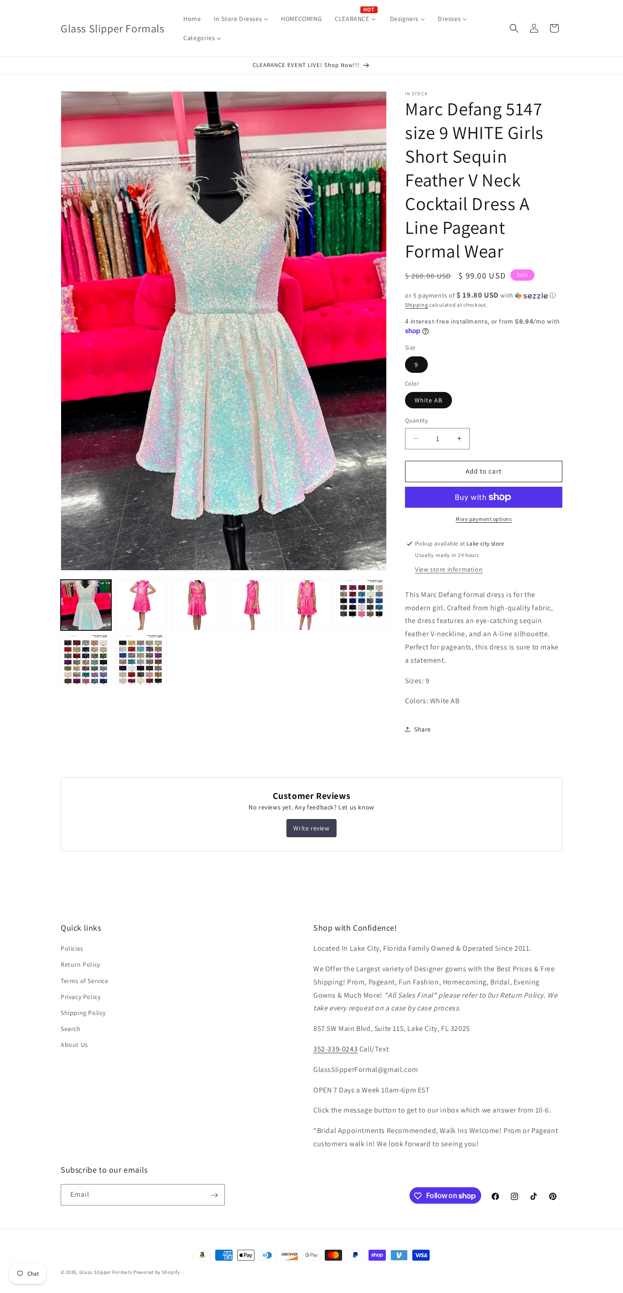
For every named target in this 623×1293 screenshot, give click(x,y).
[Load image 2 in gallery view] (141, 605)
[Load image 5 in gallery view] (306, 605)
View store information (449, 569)
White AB (428, 400)
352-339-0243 (335, 1049)
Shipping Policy (83, 1013)
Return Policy (80, 965)
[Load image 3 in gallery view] (196, 605)
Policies (72, 949)
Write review (311, 828)
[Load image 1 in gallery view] (86, 605)
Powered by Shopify (156, 1272)
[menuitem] (192, 18)
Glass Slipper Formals (105, 1272)
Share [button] (422, 729)
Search (71, 1029)
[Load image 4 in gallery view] (251, 605)
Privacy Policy (80, 997)
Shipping (416, 304)
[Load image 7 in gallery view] (86, 660)
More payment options (484, 518)
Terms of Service (85, 981)
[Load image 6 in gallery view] (361, 605)
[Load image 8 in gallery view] (141, 660)
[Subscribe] (214, 1195)
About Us (74, 1045)
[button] (514, 28)
